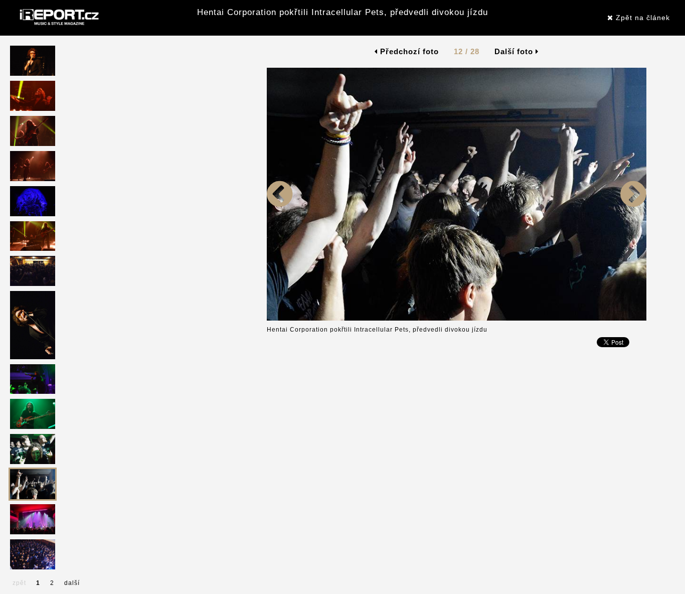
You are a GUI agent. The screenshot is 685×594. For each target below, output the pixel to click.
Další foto (515, 51)
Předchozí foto (408, 51)
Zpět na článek (641, 18)
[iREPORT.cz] (58, 18)
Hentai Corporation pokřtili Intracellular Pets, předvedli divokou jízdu (342, 12)
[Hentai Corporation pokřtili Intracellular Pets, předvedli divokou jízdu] (280, 318)
